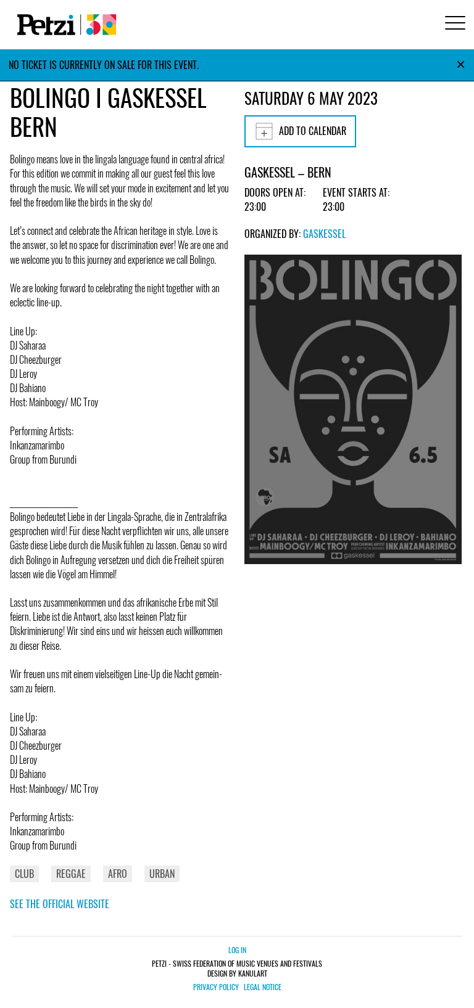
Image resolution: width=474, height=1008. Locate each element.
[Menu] (453, 24)
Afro (117, 873)
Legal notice (262, 987)
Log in (237, 949)
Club (24, 873)
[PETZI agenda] (64, 24)
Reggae (71, 873)
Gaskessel (324, 233)
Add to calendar (312, 130)
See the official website (59, 903)
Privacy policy (216, 987)
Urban (162, 873)
